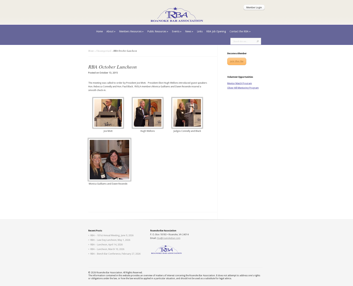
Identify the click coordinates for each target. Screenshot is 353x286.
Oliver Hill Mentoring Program (243, 87)
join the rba (236, 61)
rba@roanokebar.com (168, 238)
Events (176, 31)
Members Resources (131, 31)
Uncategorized (103, 50)
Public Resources (157, 31)
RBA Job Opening (216, 31)
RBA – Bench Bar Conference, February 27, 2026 (115, 253)
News (189, 31)
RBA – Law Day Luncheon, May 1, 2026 (110, 240)
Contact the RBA (240, 31)
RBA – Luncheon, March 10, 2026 (107, 249)
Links (200, 31)
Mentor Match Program (239, 83)
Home (99, 31)
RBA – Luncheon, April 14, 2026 (106, 244)
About (110, 31)
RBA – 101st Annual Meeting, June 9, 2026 (111, 235)
